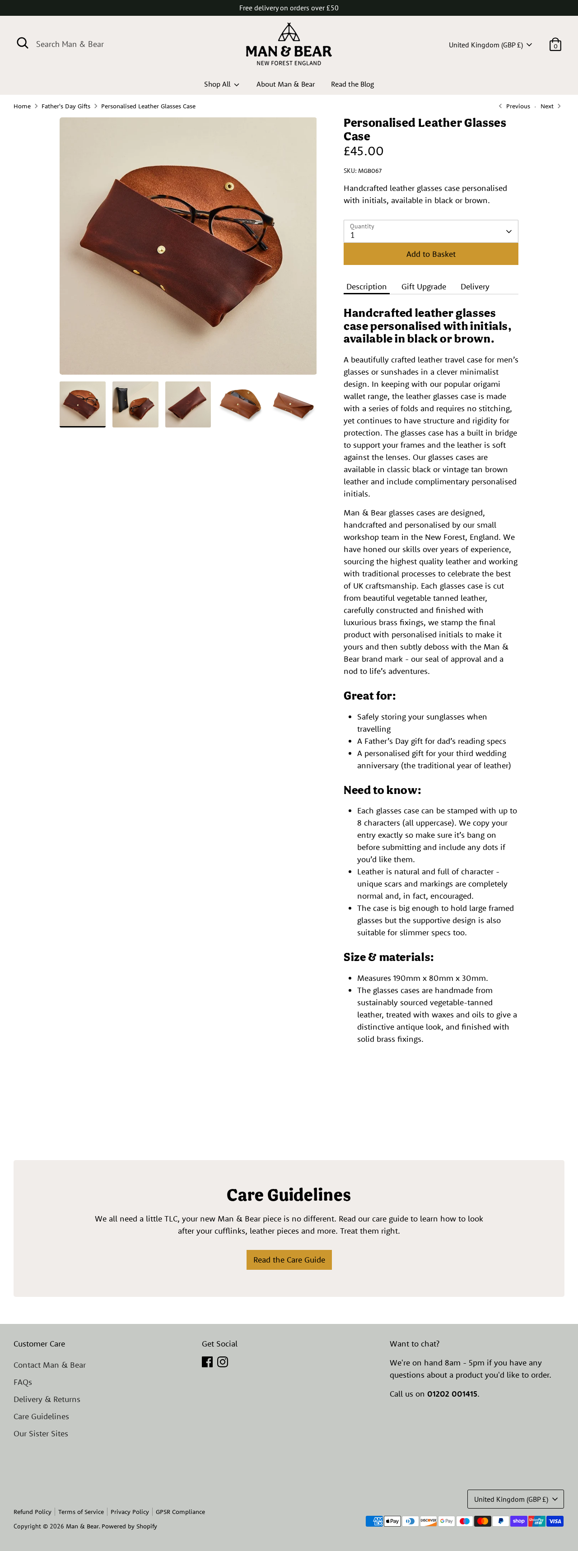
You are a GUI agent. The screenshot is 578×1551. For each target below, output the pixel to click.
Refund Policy (32, 1512)
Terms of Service (81, 1512)
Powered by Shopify (129, 1526)
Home (22, 106)
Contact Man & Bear (50, 1365)
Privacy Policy (130, 1512)
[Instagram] (222, 1361)
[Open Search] (23, 43)
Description (366, 286)
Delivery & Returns (47, 1399)
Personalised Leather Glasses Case (148, 106)
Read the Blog (352, 83)
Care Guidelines (41, 1416)
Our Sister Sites (41, 1433)
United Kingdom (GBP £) (486, 44)
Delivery (475, 286)
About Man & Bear (285, 83)
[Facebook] (207, 1361)
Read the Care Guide (289, 1259)
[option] (188, 249)
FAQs (23, 1382)
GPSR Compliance (180, 1512)
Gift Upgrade (423, 286)
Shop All (218, 83)
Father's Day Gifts (66, 106)
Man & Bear (82, 1526)
